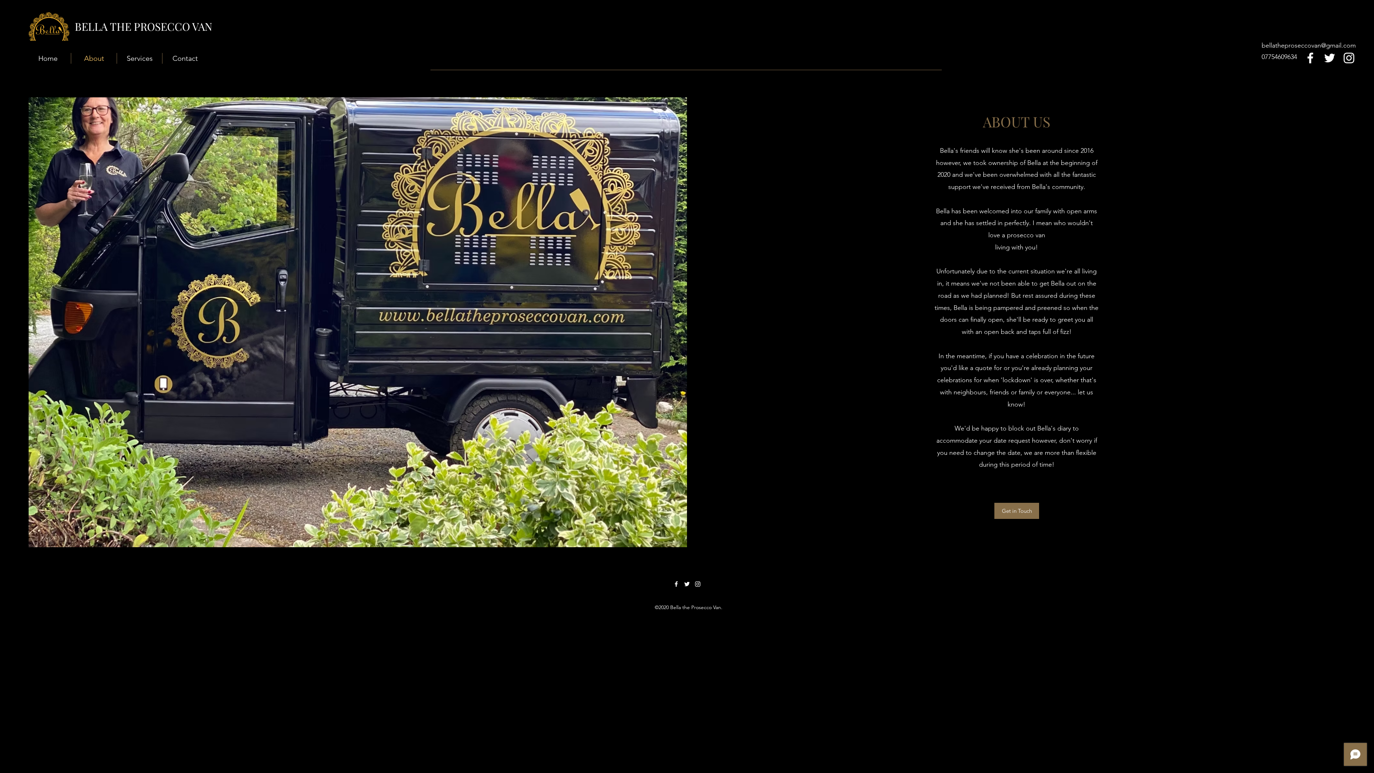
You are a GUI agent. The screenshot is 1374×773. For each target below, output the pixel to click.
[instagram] (1349, 58)
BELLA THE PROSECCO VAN (143, 26)
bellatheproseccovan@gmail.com (1309, 45)
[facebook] (1310, 58)
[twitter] (1329, 58)
